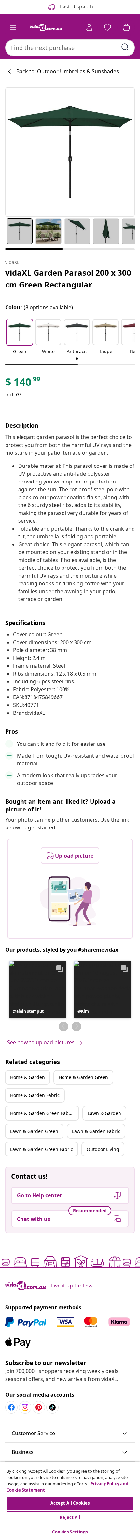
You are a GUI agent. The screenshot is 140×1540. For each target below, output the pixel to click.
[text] (23, 383)
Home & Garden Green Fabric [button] (42, 1113)
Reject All (70, 1517)
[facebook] (11, 1407)
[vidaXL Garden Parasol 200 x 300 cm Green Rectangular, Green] (70, 152)
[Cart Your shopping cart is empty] (126, 27)
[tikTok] (52, 1407)
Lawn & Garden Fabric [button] (96, 1131)
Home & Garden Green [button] (83, 1077)
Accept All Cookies (70, 1503)
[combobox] (70, 47)
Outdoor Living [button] (103, 1149)
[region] (70, 1501)
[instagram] (25, 1407)
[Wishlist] (107, 27)
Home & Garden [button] (27, 1077)
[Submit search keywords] (125, 47)
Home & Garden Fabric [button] (35, 1095)
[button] (20, 340)
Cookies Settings (70, 1532)
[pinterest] (38, 1407)
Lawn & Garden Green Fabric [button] (41, 1149)
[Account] (89, 27)
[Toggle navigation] (13, 27)
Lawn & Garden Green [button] (34, 1131)
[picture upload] (70, 901)
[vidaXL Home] (46, 27)
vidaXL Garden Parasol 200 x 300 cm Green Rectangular (68, 278)
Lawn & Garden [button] (104, 1113)
